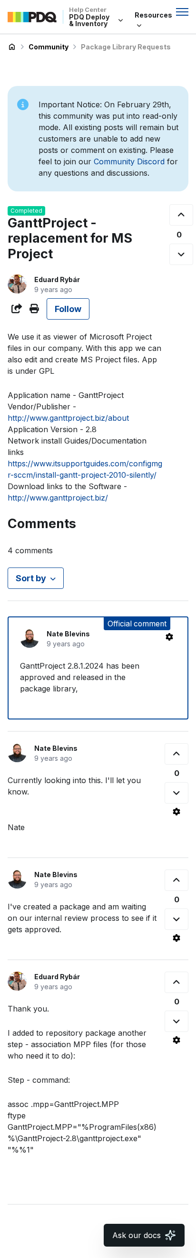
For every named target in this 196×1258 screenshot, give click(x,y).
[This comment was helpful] (176, 754)
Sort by (31, 578)
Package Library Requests (126, 47)
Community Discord (129, 161)
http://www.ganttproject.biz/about (68, 418)
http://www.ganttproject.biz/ (58, 497)
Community (49, 47)
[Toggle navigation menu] (182, 12)
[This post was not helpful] (181, 254)
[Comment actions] (169, 637)
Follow (68, 309)
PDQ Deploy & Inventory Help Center (12, 47)
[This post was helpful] (181, 215)
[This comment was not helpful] (176, 793)
